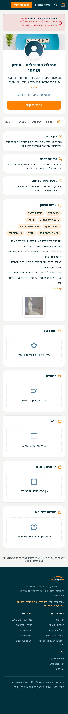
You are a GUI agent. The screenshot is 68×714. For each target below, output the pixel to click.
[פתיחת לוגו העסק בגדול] (34, 306)
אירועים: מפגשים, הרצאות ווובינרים (51, 642)
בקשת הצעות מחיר (55, 635)
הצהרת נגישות (21, 687)
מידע (49, 122)
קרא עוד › (56, 288)
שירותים (36, 122)
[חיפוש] (56, 5)
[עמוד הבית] (59, 122)
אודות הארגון (57, 658)
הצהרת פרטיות (36, 687)
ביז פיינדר (31, 602)
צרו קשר (60, 669)
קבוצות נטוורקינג (56, 625)
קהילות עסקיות (56, 630)
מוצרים (22, 122)
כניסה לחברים (42, 5)
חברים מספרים (57, 664)
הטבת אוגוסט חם (24, 625)
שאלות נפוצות (25, 635)
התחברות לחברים (24, 641)
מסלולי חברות (25, 630)
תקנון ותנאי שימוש (55, 687)
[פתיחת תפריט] (5, 5)
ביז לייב (43, 602)
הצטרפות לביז (21, 5)
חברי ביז (60, 620)
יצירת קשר (32, 105)
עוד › (34, 87)
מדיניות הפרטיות (18, 558)
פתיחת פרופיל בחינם (22, 620)
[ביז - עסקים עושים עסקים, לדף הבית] (63, 4)
